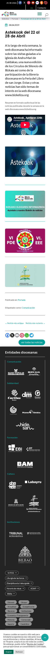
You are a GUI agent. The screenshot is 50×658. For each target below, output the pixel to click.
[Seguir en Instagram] (28, 2)
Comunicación (28, 307)
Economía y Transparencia (17, 615)
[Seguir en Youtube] (33, 2)
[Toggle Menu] (39, 14)
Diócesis (10, 602)
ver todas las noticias (32, 342)
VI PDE (10, 573)
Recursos (11, 611)
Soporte (10, 624)
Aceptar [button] (9, 652)
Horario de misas (14, 588)
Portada (21, 300)
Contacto (41, 7)
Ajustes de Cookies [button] (35, 644)
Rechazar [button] (19, 652)
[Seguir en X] (24, 2)
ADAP (33, 588)
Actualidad (11, 607)
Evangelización (28, 607)
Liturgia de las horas (15, 578)
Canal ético (24, 624)
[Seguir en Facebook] (20, 2)
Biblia (9, 593)
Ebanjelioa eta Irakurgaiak (18, 583)
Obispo (24, 602)
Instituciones (26, 611)
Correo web (26, 620)
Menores (11, 620)
